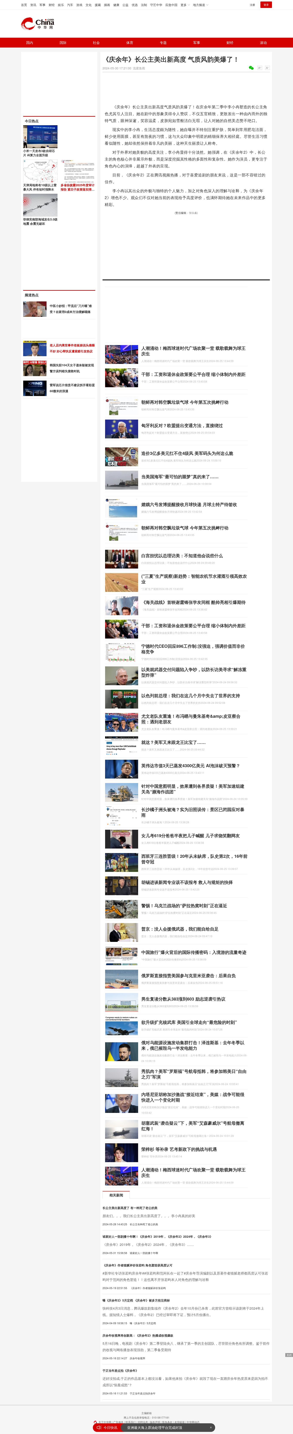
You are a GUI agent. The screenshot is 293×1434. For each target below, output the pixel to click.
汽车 (70, 5)
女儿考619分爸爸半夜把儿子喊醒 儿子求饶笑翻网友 (190, 835)
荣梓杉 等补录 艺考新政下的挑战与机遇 (179, 1149)
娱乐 (61, 5)
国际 (63, 42)
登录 (266, 4)
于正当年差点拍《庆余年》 (121, 1370)
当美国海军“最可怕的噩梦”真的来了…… (180, 476)
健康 (116, 5)
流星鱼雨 (139, 68)
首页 (24, 5)
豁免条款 (167, 1422)
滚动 (263, 42)
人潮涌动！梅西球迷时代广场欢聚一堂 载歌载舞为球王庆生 (193, 351)
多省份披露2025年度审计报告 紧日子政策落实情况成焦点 (78, 189)
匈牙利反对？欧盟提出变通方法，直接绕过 (182, 425)
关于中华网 (104, 1422)
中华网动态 (193, 1422)
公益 (125, 5)
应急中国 (171, 5)
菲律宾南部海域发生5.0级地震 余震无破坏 (40, 221)
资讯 (33, 5)
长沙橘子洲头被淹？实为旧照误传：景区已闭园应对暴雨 (192, 812)
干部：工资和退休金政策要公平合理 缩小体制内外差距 (193, 374)
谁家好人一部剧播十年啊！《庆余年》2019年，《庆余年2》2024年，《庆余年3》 (158, 1236)
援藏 (98, 5)
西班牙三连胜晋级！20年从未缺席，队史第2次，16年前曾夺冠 (194, 859)
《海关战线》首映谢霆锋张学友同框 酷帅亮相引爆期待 (193, 602)
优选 (135, 5)
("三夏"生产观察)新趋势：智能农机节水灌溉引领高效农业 (194, 579)
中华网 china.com (39, 23)
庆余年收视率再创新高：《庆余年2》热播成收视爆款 (138, 1335)
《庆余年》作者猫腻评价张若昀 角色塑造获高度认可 (137, 1265)
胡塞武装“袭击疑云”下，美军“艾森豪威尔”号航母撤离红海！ (192, 1126)
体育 (129, 42)
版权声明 (155, 1422)
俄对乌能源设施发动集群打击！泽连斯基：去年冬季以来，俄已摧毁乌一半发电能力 (192, 1045)
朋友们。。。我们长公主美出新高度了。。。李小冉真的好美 (149, 1215)
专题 (163, 42)
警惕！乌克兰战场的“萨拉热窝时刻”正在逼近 (184, 905)
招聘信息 (143, 1422)
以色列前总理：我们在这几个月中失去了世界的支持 (190, 695)
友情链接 (179, 1422)
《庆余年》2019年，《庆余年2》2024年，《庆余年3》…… (148, 1244)
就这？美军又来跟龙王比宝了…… (173, 742)
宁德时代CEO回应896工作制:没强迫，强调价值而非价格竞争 (193, 649)
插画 (107, 5)
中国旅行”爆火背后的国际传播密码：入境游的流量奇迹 (193, 952)
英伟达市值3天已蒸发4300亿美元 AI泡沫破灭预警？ (190, 765)
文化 (89, 5)
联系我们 (130, 1422)
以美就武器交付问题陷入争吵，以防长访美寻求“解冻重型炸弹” (193, 672)
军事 (42, 5)
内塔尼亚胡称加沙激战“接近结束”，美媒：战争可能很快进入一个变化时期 (192, 1097)
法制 (144, 5)
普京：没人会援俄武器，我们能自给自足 (180, 929)
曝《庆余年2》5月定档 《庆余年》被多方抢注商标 (136, 1300)
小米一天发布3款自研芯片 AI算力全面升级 (39, 153)
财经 (52, 5)
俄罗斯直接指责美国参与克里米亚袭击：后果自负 (188, 975)
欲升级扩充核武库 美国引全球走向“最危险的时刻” (189, 1022)
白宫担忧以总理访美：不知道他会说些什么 (182, 555)
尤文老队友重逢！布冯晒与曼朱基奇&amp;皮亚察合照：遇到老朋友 (190, 719)
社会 (96, 42)
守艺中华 (156, 5)
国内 (29, 42)
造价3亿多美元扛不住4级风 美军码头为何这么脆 (187, 453)
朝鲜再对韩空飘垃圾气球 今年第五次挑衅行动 (184, 402)
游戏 (79, 5)
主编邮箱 (146, 1413)
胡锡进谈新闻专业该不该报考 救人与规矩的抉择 (187, 882)
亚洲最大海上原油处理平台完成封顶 (154, 1425)
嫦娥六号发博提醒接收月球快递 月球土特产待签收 (189, 504)
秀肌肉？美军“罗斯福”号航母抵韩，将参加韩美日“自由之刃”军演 (193, 1074)
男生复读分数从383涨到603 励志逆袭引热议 (183, 999)
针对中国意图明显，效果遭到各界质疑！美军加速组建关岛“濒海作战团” (192, 789)
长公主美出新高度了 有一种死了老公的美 (130, 1208)
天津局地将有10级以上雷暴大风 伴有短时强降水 (40, 187)
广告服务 (118, 1422)
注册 (252, 4)
